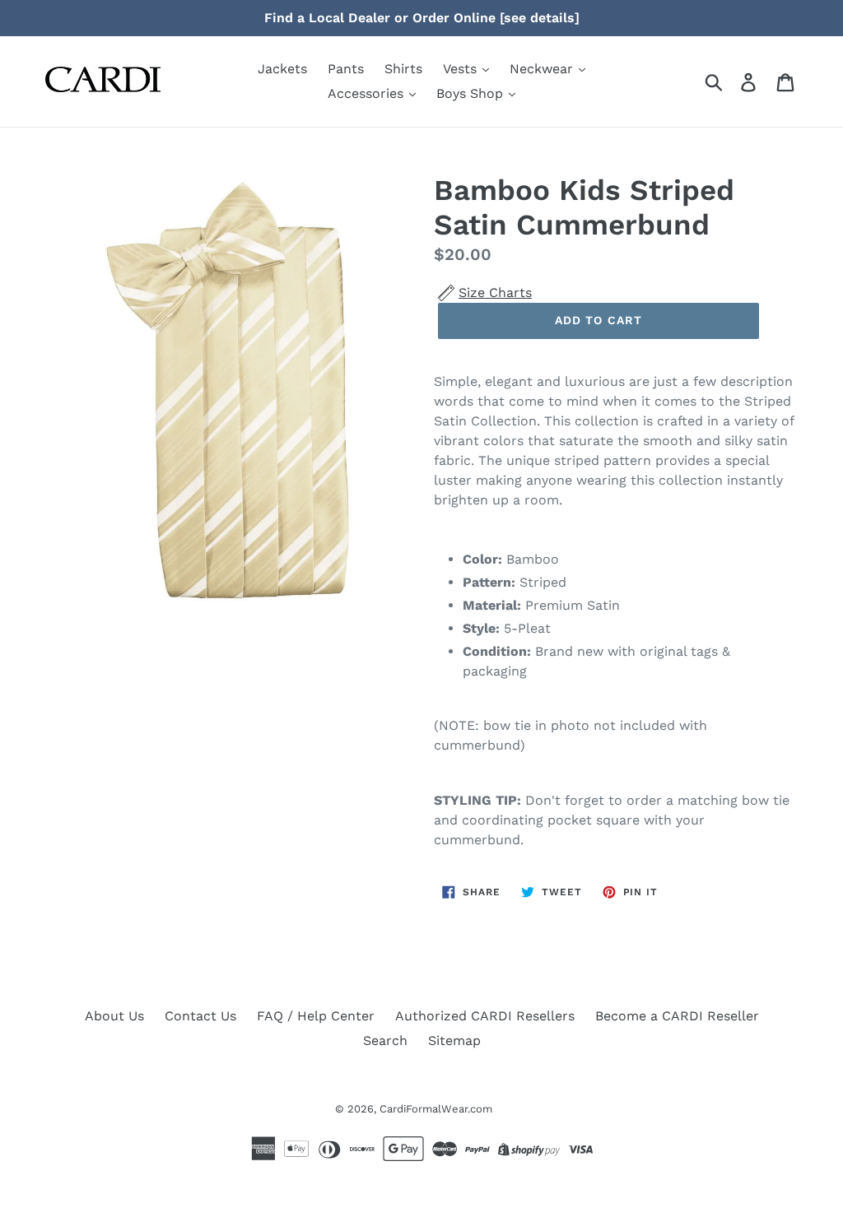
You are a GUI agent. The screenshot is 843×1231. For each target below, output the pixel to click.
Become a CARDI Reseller (677, 1016)
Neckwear (543, 69)
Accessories (368, 93)
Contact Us (200, 1016)
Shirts (403, 69)
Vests (462, 69)
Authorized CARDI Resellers (485, 1016)
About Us (114, 1016)
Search (385, 1040)
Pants (346, 69)
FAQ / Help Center (316, 1016)
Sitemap (454, 1040)
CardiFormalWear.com (436, 1109)
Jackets (282, 69)
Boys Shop (471, 93)
